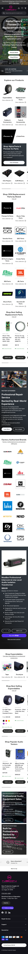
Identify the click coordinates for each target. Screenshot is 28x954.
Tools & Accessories (20, 121)
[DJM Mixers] (19, 173)
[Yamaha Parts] (7, 230)
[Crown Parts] (20, 251)
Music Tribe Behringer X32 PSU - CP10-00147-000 (7, 338)
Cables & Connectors (7, 121)
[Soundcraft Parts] (20, 294)
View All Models (14, 162)
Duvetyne (19, 674)
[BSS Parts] (7, 273)
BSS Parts (7, 281)
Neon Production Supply (10, 950)
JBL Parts (20, 281)
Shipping (4, 590)
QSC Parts (20, 239)
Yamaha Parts (7, 239)
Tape (7, 674)
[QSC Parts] (20, 230)
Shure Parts (7, 302)
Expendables (7, 98)
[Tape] (7, 667)
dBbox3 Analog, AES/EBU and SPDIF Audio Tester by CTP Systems (19, 767)
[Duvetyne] (19, 667)
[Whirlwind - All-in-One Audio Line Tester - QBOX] (8, 754)
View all (14, 199)
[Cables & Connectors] (7, 112)
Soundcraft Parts (21, 303)
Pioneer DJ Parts (7, 216)
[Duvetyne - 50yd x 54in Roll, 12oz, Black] (20, 700)
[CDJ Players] (7, 173)
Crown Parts (20, 259)
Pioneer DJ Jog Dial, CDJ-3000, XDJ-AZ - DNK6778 (20, 338)
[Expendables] (7, 89)
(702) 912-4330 (6, 893)
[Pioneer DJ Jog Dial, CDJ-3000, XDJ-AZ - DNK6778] (20, 326)
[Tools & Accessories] (20, 112)
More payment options (14, 639)
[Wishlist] (22, 8)
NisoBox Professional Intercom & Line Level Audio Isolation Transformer (12, 581)
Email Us (6, 903)
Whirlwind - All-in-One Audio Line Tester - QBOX (7, 766)
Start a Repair (18, 429)
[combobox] (14, 13)
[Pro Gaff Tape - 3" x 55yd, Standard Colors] (8, 700)
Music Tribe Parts (21, 217)
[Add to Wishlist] (11, 323)
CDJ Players (7, 181)
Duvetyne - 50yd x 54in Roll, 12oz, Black (20, 711)
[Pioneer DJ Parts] (7, 208)
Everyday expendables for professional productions (14, 657)
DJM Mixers (19, 181)
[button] (25, 8)
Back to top (14, 868)
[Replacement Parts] (20, 89)
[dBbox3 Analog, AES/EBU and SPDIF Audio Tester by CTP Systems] (20, 754)
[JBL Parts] (20, 273)
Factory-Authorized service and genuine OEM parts (14, 443)
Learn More (16, 3)
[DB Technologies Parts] (7, 251)
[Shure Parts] (7, 294)
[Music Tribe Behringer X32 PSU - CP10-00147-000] (8, 326)
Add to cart (19, 630)
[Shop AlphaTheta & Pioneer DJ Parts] (14, 136)
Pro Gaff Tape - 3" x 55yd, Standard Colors (8, 711)
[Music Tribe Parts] (20, 208)
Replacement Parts (20, 99)
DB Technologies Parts (7, 260)
